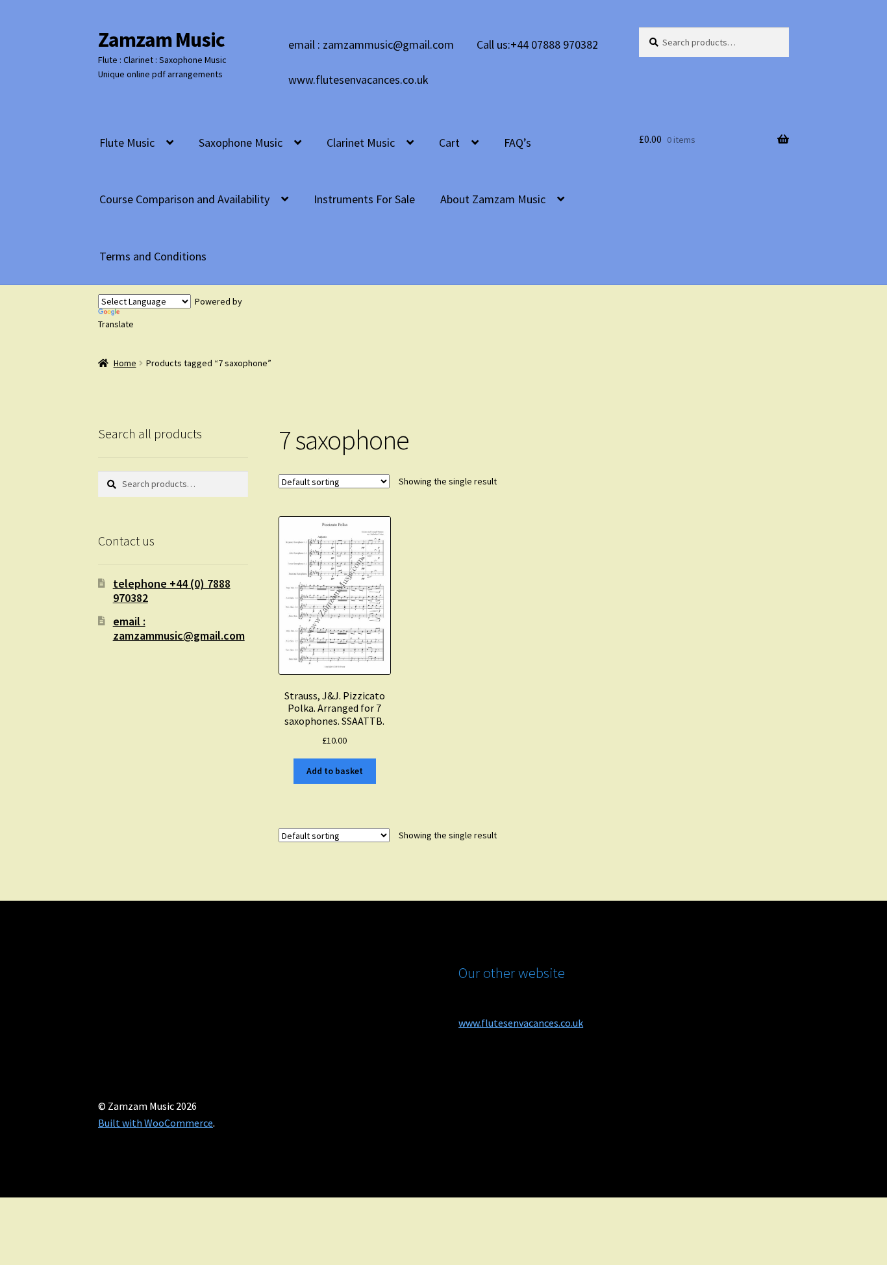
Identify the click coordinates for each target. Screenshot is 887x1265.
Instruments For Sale (364, 199)
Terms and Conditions (152, 256)
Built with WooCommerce (155, 1122)
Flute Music (127, 142)
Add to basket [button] (334, 771)
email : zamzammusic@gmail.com (371, 44)
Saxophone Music (240, 142)
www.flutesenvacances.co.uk (358, 79)
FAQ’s (517, 142)
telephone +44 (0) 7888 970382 (172, 590)
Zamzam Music (161, 40)
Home (125, 363)
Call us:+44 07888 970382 (537, 44)
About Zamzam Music (492, 199)
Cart (449, 142)
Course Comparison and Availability (184, 199)
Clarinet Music (361, 142)
